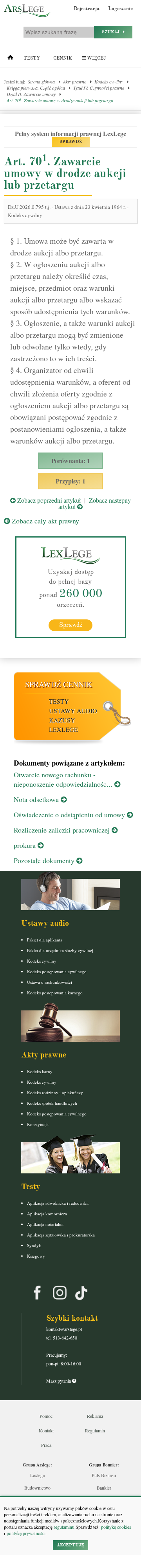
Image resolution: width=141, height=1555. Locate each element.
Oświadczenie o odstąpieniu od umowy (70, 814)
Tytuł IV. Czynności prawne (98, 88)
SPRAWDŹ (71, 141)
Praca (46, 1445)
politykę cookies (116, 1527)
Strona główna (41, 81)
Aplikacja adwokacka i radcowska (58, 1203)
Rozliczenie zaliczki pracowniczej (63, 830)
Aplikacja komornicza (47, 1213)
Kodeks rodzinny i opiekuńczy (55, 1092)
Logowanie (120, 8)
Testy (32, 58)
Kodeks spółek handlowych (52, 1103)
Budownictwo (37, 1487)
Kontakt (46, 1430)
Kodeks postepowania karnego (55, 993)
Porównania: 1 (70, 460)
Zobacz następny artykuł (94, 503)
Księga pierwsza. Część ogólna (36, 88)
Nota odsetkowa (37, 799)
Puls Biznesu (104, 1475)
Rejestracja (86, 8)
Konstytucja (38, 1124)
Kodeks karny (39, 1071)
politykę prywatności (26, 1533)
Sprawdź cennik (58, 684)
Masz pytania (59, 1381)
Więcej (96, 58)
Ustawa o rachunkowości (49, 982)
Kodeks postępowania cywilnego (57, 971)
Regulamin (95, 1430)
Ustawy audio (73, 710)
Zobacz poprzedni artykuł (48, 500)
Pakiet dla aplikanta (44, 940)
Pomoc (46, 1416)
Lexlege (37, 1475)
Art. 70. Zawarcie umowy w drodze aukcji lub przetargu (60, 100)
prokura (26, 845)
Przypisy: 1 (70, 480)
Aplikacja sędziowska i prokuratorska (61, 1235)
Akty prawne (74, 81)
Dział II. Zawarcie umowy (31, 94)
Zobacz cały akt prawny (44, 520)
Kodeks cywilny (108, 81)
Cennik (62, 58)
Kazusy (62, 720)
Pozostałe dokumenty (45, 860)
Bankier (104, 1487)
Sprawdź (70, 625)
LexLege (63, 729)
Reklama (95, 1416)
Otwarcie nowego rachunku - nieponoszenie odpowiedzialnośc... (64, 779)
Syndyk (34, 1245)
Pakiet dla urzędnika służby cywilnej (60, 950)
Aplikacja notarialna (45, 1224)
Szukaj (112, 31)
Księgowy (36, 1256)
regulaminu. (64, 1527)
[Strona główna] (10, 59)
